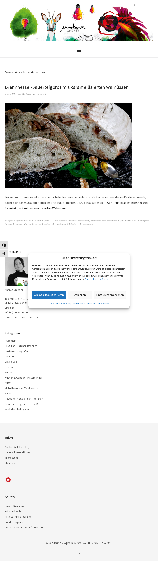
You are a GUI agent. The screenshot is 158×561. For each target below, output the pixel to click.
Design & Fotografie (16, 351)
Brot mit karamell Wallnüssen (65, 223)
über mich (10, 463)
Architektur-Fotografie (18, 516)
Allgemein (18, 220)
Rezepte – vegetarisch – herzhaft (24, 398)
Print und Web (13, 511)
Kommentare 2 (39, 93)
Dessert (9, 356)
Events (9, 367)
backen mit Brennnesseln (78, 220)
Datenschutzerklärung (96, 279)
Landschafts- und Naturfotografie (24, 527)
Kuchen (9, 372)
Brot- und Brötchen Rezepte (36, 220)
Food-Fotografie (14, 522)
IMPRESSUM (74, 543)
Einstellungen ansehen (110, 295)
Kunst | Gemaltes (14, 506)
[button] (8, 479)
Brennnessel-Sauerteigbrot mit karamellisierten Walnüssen (67, 87)
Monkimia (26, 93)
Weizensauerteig (86, 223)
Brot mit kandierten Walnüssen (37, 223)
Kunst (8, 382)
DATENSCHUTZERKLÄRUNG (97, 543)
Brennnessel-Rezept (115, 220)
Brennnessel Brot (98, 220)
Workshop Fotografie (17, 409)
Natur (8, 393)
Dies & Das (11, 361)
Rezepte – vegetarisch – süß (21, 404)
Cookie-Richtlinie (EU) (17, 447)
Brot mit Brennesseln (14, 223)
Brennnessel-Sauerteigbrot (137, 220)
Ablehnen (80, 295)
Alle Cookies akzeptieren (49, 295)
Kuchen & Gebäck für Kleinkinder (23, 377)
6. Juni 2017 (10, 93)
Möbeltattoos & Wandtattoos (22, 388)
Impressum (103, 303)
